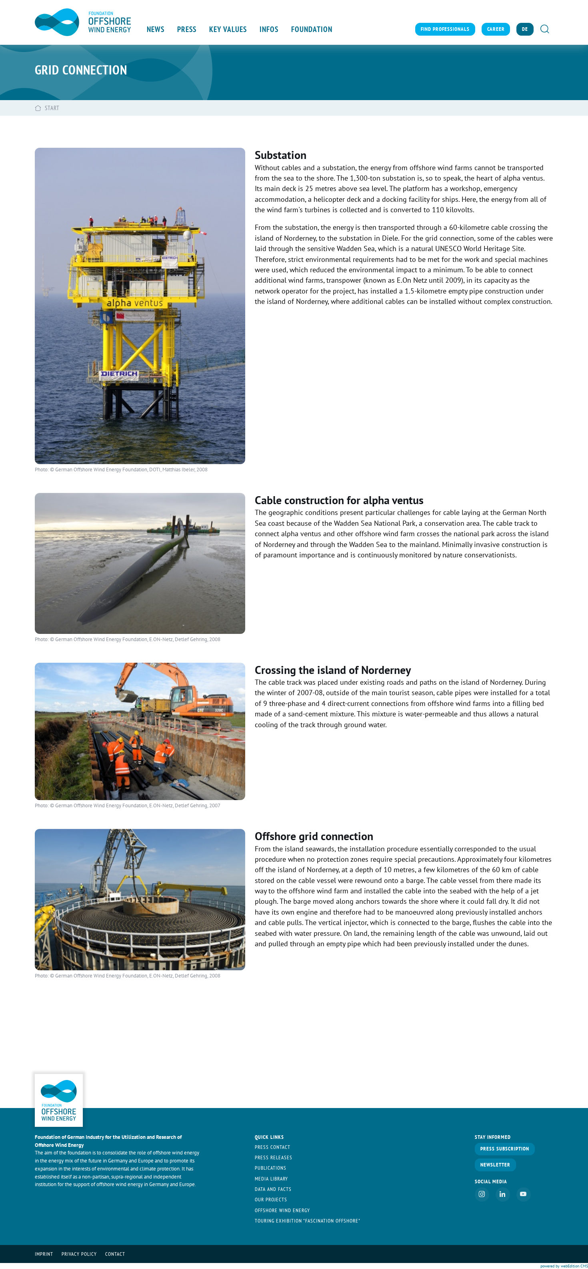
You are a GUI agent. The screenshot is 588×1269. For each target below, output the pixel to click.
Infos (269, 29)
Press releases (273, 1157)
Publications (270, 1167)
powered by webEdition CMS (564, 1266)
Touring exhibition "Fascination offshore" (307, 1220)
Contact (115, 1254)
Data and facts (273, 1189)
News (155, 29)
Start (52, 108)
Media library (271, 1178)
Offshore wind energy (282, 1210)
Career (496, 29)
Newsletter (495, 1164)
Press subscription (504, 1148)
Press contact (272, 1147)
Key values (228, 29)
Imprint (44, 1254)
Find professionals (445, 29)
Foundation (311, 29)
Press (186, 29)
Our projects (271, 1199)
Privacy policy (79, 1254)
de (525, 29)
